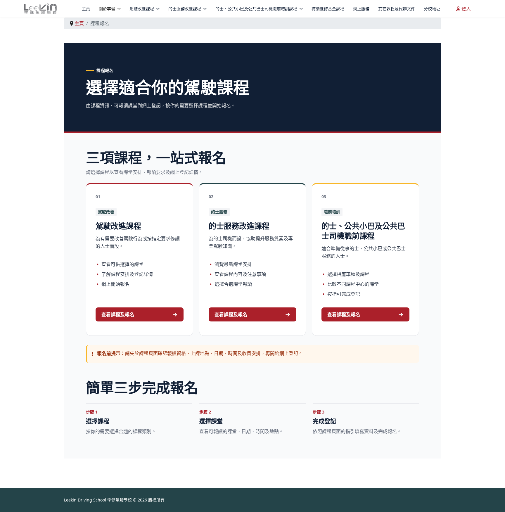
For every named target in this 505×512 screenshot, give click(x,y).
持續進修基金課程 (328, 8)
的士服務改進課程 (184, 8)
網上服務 (361, 8)
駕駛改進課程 (141, 8)
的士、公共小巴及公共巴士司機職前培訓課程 (256, 8)
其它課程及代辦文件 (396, 8)
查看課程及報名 (139, 314)
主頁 (86, 8)
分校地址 (432, 8)
